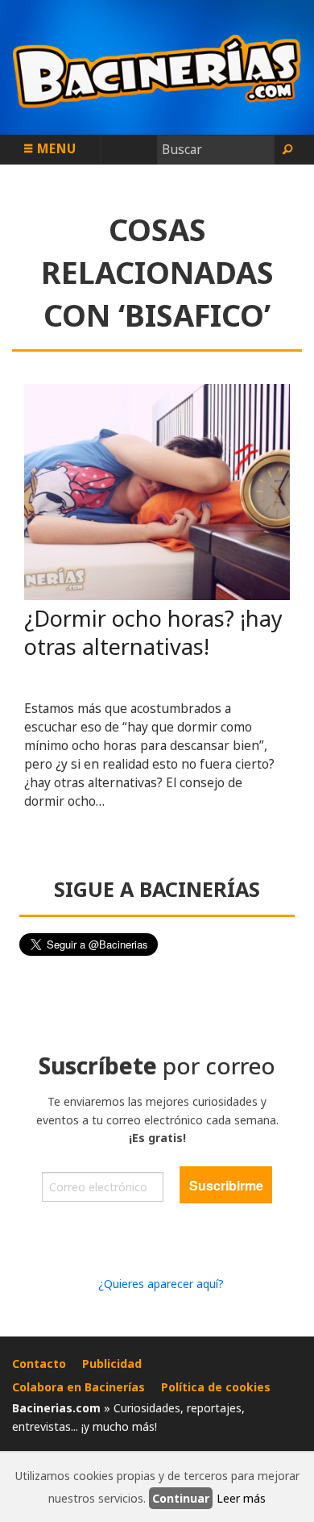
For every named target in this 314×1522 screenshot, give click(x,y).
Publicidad (112, 1363)
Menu (54, 148)
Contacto (39, 1363)
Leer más (241, 1498)
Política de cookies (216, 1387)
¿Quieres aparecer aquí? (161, 1283)
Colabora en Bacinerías (78, 1387)
